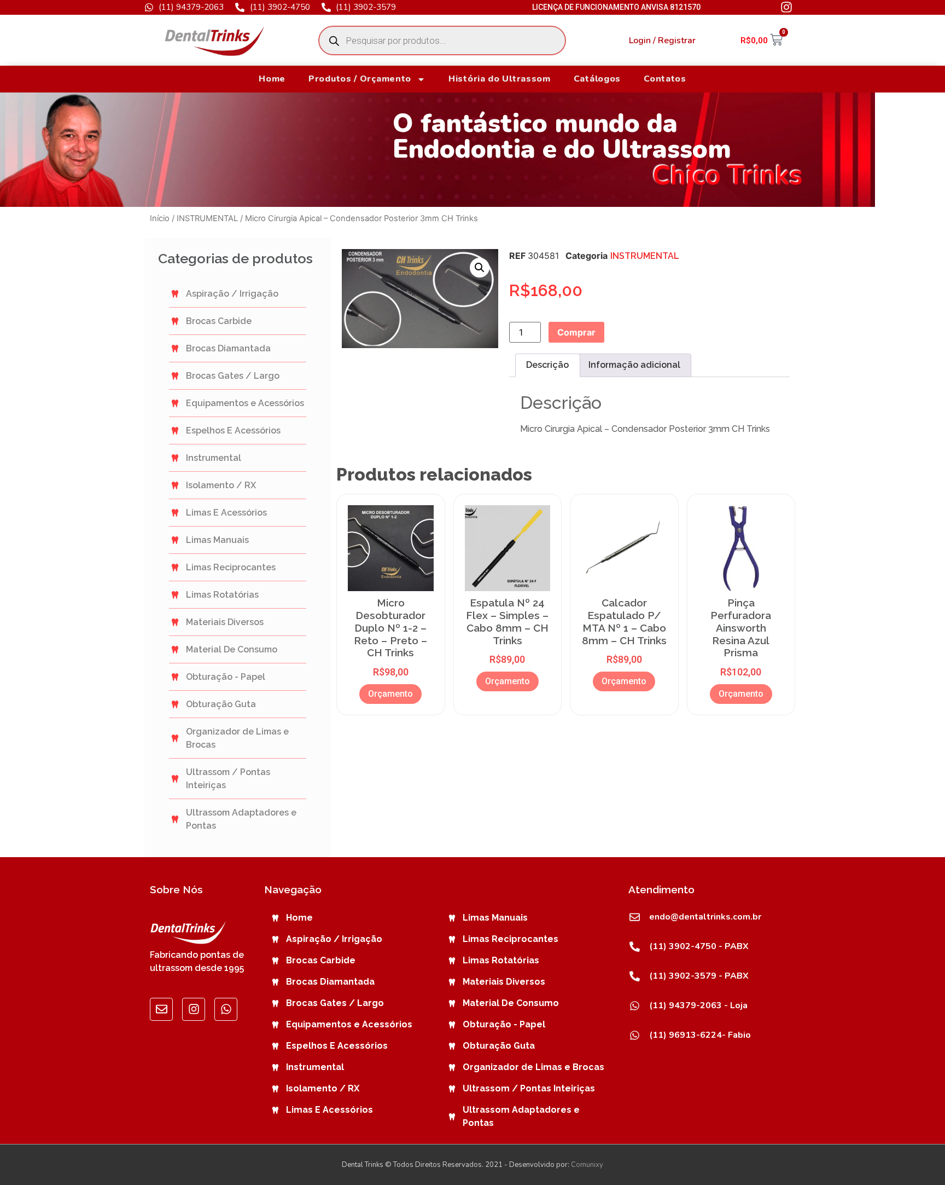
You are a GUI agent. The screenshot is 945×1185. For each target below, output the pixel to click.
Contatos (665, 79)
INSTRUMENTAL (207, 218)
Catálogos (597, 79)
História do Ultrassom (499, 79)
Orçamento (390, 694)
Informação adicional (634, 365)
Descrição (547, 365)
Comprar (576, 332)
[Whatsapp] (225, 1009)
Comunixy (587, 1165)
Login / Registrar (662, 40)
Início (160, 218)
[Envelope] (161, 1009)
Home (272, 79)
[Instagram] (193, 1009)
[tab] (547, 366)
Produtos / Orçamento (359, 79)
